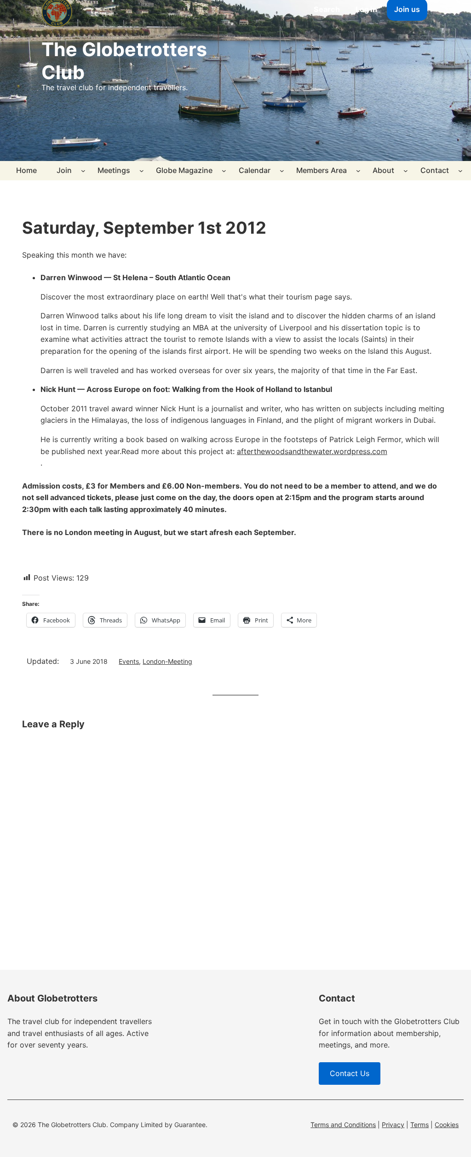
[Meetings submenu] (141, 170)
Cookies (447, 1124)
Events (129, 661)
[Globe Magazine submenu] (224, 170)
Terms (419, 1124)
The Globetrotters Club (124, 60)
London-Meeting (167, 661)
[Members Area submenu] (358, 170)
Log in (366, 9)
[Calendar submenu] (282, 170)
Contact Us (349, 1073)
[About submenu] (405, 170)
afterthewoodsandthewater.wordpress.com (312, 451)
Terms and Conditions (343, 1124)
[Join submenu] (83, 170)
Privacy (393, 1124)
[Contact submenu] (460, 170)
